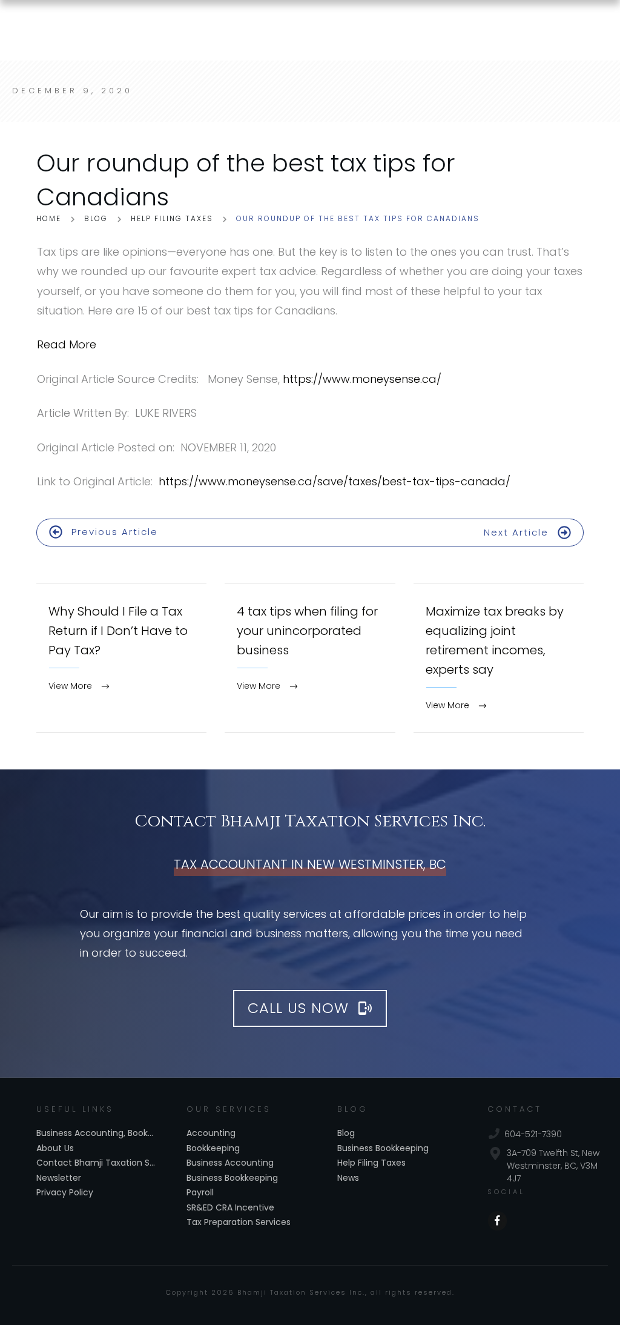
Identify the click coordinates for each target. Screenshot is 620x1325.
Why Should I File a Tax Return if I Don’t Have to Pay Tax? (121, 657)
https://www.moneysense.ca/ (362, 379)
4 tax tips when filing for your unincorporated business (310, 657)
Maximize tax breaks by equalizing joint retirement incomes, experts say (499, 657)
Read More (66, 344)
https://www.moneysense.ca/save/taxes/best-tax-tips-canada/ (334, 481)
